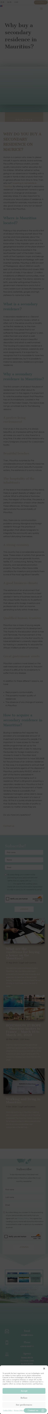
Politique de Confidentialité (35, 1410)
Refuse (24, 1398)
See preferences (24, 1405)
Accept (24, 1391)
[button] (44, 1368)
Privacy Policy (19, 1410)
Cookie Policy (8, 1410)
